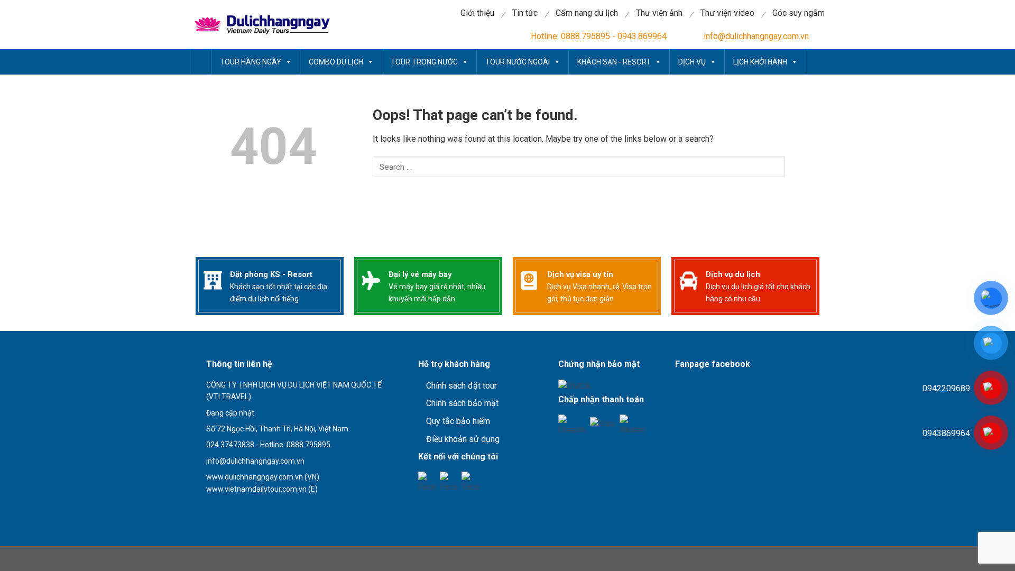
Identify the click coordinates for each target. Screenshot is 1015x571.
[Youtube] (449, 481)
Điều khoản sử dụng (463, 439)
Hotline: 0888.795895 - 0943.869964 (599, 36)
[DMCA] (574, 386)
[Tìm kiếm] (399, 196)
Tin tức (525, 13)
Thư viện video (727, 13)
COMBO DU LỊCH (336, 62)
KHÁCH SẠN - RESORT (614, 62)
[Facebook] (427, 481)
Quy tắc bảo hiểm (458, 421)
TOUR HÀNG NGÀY (250, 62)
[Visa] (602, 424)
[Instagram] (471, 481)
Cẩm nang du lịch (587, 13)
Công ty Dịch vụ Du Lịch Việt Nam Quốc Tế (200, 62)
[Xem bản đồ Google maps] (251, 507)
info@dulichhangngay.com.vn (756, 36)
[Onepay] (571, 424)
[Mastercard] (633, 424)
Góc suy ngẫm (798, 13)
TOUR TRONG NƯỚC (424, 62)
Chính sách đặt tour (461, 386)
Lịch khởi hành (760, 62)
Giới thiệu (477, 13)
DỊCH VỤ (692, 62)
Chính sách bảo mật (462, 403)
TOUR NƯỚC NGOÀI (517, 62)
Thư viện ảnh (659, 13)
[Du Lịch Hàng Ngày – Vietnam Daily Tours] (260, 24)
